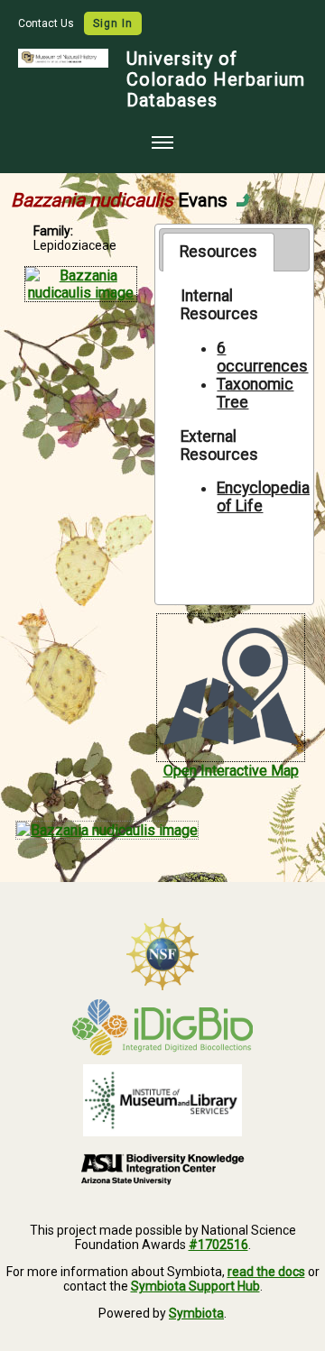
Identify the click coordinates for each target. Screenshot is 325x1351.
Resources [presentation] (218, 252)
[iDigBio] (162, 1027)
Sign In (113, 23)
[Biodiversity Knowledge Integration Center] (162, 1168)
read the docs (266, 1271)
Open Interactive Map (231, 770)
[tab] (218, 252)
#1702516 (218, 1244)
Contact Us (47, 23)
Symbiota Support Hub (195, 1286)
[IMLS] (162, 1100)
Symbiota (196, 1313)
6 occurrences (262, 357)
